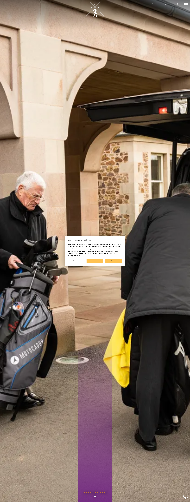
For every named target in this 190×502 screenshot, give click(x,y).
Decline (95, 261)
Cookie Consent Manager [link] (75, 240)
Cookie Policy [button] (82, 253)
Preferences (77, 261)
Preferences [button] (77, 256)
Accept (113, 261)
